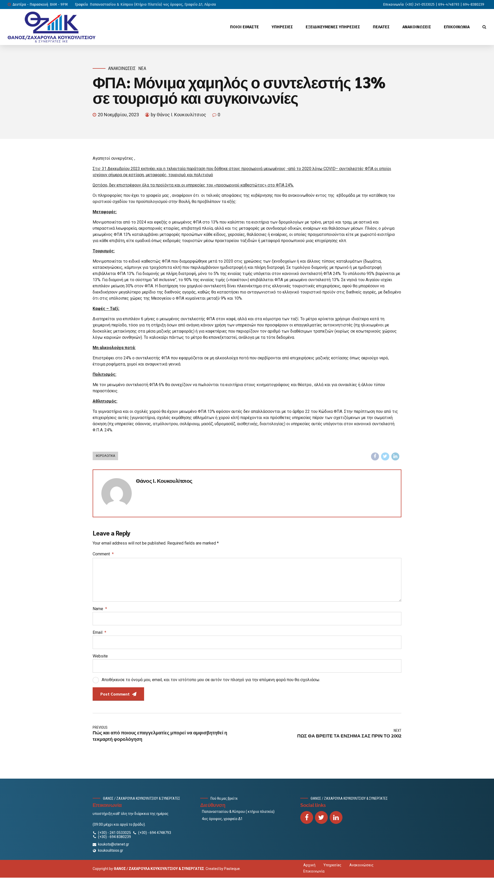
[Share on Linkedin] (395, 456)
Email (99, 632)
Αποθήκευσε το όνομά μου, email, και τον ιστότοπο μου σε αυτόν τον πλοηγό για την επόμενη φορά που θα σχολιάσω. (211, 679)
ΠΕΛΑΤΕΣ (381, 26)
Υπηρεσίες (332, 865)
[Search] (484, 27)
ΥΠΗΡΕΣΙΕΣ (282, 26)
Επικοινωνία (313, 871)
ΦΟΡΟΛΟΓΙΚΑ (105, 456)
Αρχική (309, 865)
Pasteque (232, 869)
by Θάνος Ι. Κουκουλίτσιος (178, 114)
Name (100, 608)
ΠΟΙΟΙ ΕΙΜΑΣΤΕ (244, 26)
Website (100, 656)
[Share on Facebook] (375, 456)
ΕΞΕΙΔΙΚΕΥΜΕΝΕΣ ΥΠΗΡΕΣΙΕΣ (333, 26)
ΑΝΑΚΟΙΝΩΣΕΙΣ (416, 26)
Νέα (142, 68)
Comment (103, 553)
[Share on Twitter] (385, 456)
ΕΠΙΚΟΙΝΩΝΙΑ (457, 26)
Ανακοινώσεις (122, 68)
